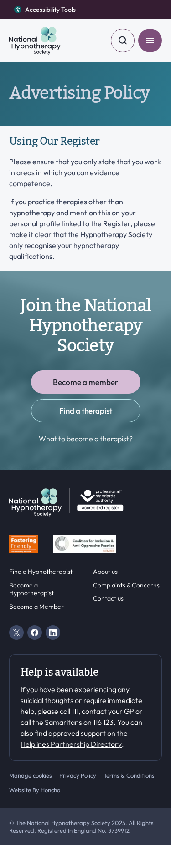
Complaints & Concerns (126, 585)
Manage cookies (30, 775)
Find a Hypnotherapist (41, 572)
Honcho (50, 790)
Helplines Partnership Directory (71, 744)
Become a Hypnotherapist (31, 589)
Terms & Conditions (129, 775)
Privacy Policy (77, 775)
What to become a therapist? (86, 438)
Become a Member (36, 607)
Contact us (108, 598)
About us (105, 572)
